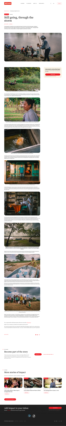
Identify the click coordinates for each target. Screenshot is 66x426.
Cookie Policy (21, 421)
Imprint (25, 421)
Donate (59, 3)
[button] (23, 3)
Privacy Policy (57, 409)
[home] (7, 3)
